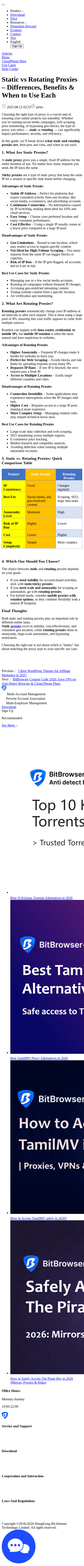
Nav (13, 38)
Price (13, 18)
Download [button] (9, 707)
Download (17, 15)
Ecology (16, 30)
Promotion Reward (23, 26)
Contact (15, 34)
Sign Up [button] (7, 711)
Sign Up (17, 46)
